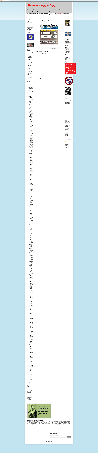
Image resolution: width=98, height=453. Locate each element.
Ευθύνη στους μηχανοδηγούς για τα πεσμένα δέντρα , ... (31, 374)
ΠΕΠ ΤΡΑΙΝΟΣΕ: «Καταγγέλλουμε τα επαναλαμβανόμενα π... (31, 263)
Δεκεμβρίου (30, 86)
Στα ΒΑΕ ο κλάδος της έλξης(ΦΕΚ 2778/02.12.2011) (67, 57)
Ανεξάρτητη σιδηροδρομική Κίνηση (67, 120)
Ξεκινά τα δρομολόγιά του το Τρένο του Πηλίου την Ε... (31, 234)
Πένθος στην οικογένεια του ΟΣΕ (30, 52)
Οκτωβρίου (30, 88)
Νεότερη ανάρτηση (39, 76)
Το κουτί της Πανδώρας (67, 127)
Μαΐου (30, 95)
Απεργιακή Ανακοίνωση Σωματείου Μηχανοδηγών (31, 213)
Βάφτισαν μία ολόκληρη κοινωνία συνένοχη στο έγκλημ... (31, 122)
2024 (29, 85)
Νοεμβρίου (30, 87)
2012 (29, 398)
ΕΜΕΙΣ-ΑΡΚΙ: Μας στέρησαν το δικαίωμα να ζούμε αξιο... (31, 250)
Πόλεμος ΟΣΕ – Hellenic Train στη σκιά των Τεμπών (31, 289)
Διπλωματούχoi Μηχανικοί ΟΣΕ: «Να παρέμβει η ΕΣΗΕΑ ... (31, 356)
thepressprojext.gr (67, 125)
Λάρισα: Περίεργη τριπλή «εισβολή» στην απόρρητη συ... (30, 361)
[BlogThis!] (52, 48)
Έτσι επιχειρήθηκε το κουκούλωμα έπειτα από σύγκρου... (31, 318)
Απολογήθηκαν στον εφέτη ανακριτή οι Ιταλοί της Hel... (31, 114)
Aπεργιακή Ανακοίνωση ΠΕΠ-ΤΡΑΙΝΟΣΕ (31, 205)
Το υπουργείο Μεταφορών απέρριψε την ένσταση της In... (31, 322)
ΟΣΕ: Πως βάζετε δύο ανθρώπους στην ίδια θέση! (31, 126)
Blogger (52, 441)
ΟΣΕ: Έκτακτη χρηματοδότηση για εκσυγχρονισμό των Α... (31, 134)
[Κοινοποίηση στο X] (53, 48)
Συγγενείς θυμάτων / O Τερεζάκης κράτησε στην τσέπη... (31, 197)
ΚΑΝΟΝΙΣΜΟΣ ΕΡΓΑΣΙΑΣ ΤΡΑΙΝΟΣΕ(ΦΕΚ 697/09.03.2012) (67, 50)
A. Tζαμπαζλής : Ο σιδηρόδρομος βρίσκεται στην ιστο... (31, 167)
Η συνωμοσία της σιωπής (31, 305)
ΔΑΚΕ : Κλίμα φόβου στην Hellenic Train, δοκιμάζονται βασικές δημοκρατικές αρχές (30, 72)
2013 (29, 397)
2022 (29, 386)
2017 (29, 392)
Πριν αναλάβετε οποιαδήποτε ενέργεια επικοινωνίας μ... (31, 296)
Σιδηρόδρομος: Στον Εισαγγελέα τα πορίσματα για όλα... (31, 130)
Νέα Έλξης (66, 124)
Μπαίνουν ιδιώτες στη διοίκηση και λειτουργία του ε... (31, 118)
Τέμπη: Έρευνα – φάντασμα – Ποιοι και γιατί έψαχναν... (31, 292)
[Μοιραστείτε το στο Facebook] (54, 48)
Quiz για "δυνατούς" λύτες (30, 54)
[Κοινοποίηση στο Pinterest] (55, 48)
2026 (29, 82)
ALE (66, 151)
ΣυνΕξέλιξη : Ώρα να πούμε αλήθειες (30, 342)
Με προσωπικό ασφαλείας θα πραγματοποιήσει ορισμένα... (31, 222)
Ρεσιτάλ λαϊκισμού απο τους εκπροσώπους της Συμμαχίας (31, 175)
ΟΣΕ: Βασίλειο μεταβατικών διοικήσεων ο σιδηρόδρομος (31, 183)
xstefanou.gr (67, 128)
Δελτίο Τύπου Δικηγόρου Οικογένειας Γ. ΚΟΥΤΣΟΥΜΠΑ (31, 99)
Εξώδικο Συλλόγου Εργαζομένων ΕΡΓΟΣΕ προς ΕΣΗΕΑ (31, 346)
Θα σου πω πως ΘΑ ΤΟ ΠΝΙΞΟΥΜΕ (31, 339)
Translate (68, 141)
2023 (29, 385)
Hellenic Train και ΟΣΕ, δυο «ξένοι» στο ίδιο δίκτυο (31, 242)
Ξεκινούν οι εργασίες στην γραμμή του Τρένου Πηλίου (31, 189)
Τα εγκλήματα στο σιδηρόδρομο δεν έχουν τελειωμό (31, 301)
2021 (29, 387)
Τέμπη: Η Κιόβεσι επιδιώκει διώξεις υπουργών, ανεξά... (31, 229)
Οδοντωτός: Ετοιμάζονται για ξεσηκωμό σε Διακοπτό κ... (31, 155)
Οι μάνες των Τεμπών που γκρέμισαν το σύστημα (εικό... (31, 179)
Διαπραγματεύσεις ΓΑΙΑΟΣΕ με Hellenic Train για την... (31, 366)
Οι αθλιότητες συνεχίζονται (31, 303)
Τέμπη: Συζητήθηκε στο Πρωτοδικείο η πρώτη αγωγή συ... (31, 327)
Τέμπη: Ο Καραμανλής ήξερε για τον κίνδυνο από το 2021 (31, 201)
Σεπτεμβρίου (30, 89)
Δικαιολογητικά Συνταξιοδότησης (67, 53)
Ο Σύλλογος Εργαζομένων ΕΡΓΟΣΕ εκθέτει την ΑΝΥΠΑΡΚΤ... (31, 272)
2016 (29, 393)
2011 (29, 399)
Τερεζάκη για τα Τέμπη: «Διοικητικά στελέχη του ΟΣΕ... (31, 280)
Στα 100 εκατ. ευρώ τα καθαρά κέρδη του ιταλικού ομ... (31, 246)
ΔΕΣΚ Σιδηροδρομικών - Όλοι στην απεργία (31, 225)
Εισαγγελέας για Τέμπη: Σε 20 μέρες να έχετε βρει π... (31, 138)
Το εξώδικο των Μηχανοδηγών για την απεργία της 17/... (31, 259)
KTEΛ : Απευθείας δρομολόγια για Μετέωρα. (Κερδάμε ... (31, 151)
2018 (29, 391)
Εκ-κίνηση (66, 129)
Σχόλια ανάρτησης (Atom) (43, 78)
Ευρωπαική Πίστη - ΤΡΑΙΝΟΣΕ (68, 59)
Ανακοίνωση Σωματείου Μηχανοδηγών (31, 349)
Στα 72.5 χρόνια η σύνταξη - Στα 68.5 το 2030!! (31, 170)
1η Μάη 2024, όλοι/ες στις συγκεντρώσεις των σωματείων (31, 106)
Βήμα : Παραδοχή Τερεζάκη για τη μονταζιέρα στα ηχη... (31, 276)
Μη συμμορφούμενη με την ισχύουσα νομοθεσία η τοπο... (31, 313)
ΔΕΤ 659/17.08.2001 (67, 54)
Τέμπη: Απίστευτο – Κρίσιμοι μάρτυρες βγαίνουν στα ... (31, 254)
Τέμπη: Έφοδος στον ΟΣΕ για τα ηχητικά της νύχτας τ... (31, 352)
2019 (29, 390)
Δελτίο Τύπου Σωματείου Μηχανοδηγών (31, 193)
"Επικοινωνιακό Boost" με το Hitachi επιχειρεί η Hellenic (30, 77)
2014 (29, 396)
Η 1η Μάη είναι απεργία (31, 141)
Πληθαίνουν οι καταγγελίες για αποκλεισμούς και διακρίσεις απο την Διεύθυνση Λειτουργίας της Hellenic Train (30, 58)
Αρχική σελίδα (48, 76)
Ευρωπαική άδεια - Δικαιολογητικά (67, 48)
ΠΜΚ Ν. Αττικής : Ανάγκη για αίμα (31, 147)
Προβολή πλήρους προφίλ (53, 433)
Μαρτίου (30, 380)
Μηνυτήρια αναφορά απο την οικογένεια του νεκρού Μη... (31, 159)
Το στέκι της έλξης (41, 5)
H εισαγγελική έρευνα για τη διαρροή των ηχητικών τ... (31, 378)
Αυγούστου (30, 91)
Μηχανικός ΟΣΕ (67, 121)
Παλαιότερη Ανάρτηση (58, 76)
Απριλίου (30, 96)
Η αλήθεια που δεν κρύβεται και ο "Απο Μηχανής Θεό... (31, 238)
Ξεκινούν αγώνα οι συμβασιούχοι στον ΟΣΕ (31, 163)
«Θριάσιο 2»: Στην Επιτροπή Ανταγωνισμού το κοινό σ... (31, 110)
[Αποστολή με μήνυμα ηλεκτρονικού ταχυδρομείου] (51, 48)
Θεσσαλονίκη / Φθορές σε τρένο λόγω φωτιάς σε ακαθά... (31, 331)
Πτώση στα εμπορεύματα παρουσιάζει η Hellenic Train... (31, 218)
